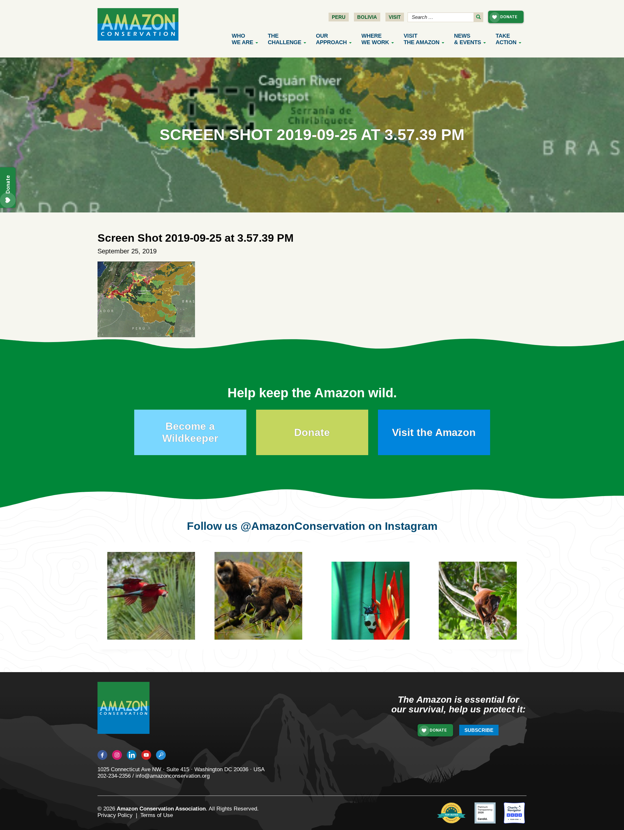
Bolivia (367, 17)
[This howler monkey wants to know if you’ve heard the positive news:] (482, 605)
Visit (395, 17)
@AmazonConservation (302, 526)
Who (242, 39)
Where (375, 39)
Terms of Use (156, 815)
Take (506, 39)
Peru (338, 17)
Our (331, 39)
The (284, 39)
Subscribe (478, 730)
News (467, 39)
